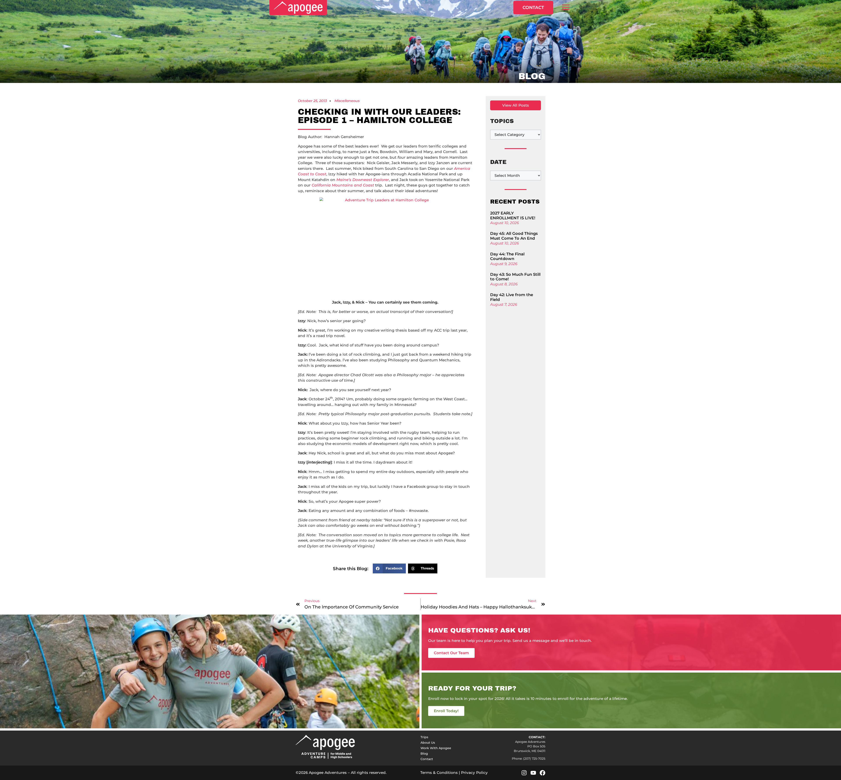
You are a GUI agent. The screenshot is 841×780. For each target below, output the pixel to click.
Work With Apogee (435, 748)
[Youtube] (533, 773)
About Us (427, 743)
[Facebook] (542, 773)
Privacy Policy (474, 772)
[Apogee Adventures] (298, 7)
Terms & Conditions (439, 772)
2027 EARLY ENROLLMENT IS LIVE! (512, 215)
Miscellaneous (347, 101)
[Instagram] (524, 773)
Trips (424, 737)
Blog (424, 753)
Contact (533, 7)
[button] (566, 7)
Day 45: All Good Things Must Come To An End (514, 236)
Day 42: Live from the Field (511, 297)
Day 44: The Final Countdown (507, 256)
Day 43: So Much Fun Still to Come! (515, 277)
